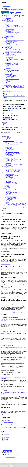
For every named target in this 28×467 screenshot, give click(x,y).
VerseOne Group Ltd (10, 457)
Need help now (18, 12)
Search (2, 132)
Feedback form (13, 428)
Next (4, 124)
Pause (4, 123)
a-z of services (18, 309)
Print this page (12, 312)
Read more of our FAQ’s (6, 264)
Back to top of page (5, 312)
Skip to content (6, 6)
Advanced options (4, 133)
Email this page (19, 312)
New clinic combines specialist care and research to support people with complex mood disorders (13, 334)
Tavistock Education (5, 12)
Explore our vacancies (5, 414)
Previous (5, 122)
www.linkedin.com (7, 452)
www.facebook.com (7, 450)
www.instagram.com (7, 451)
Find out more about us (5, 251)
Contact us (12, 12)
